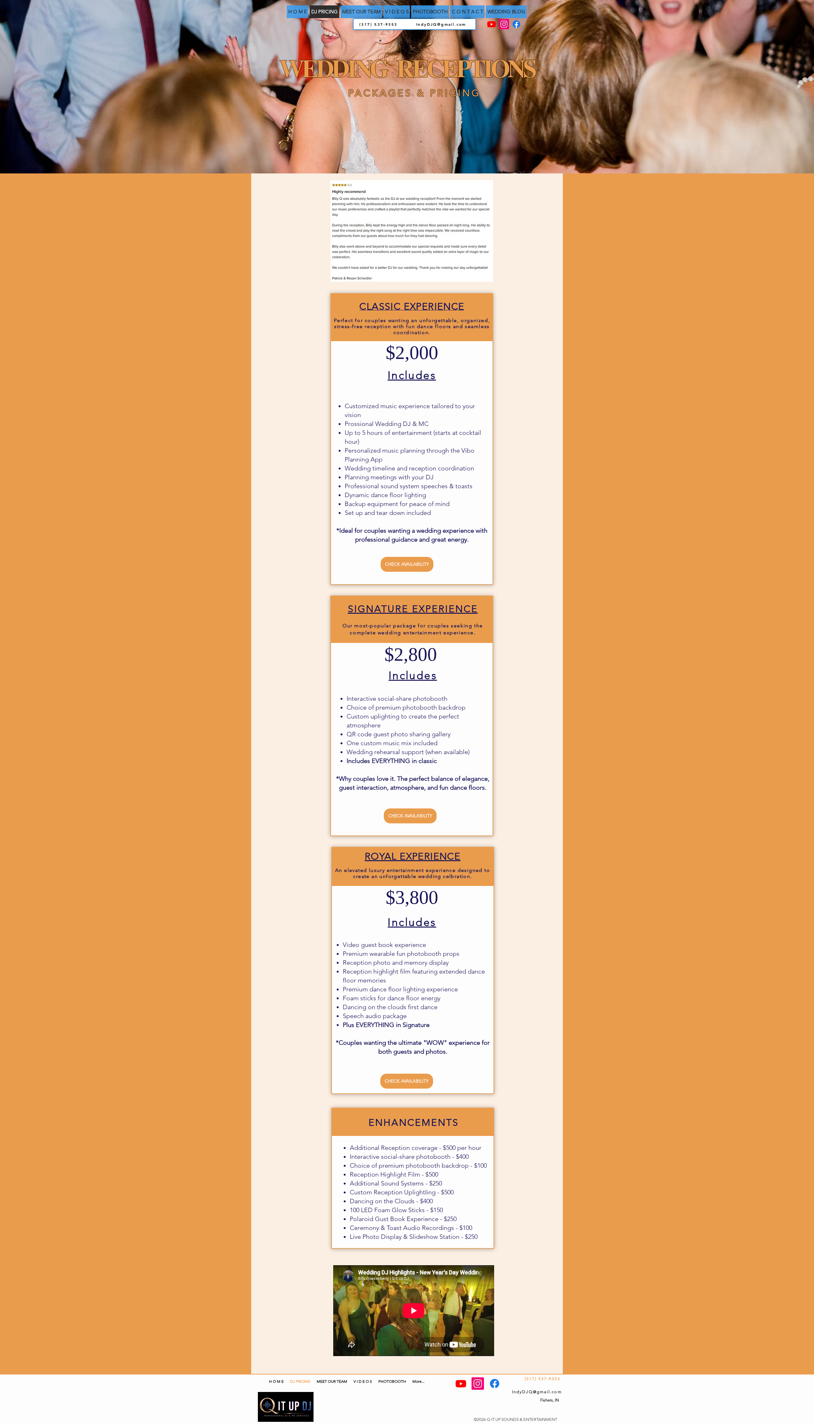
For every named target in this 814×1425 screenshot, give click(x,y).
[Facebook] (516, 24)
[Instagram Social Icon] (504, 24)
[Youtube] (491, 24)
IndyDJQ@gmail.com (441, 24)
